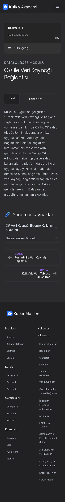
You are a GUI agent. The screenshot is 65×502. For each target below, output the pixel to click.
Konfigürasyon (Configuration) (47, 463)
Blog (9, 444)
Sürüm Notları (46, 479)
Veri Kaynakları (47, 381)
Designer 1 (12, 375)
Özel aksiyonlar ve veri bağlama (48, 391)
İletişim (10, 458)
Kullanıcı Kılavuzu (16, 344)
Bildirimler (44, 416)
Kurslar (10, 337)
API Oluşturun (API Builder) (46, 451)
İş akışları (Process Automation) (45, 404)
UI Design (44, 357)
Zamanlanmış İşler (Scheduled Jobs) (48, 437)
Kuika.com (12, 451)
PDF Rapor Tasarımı (45, 425)
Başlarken (44, 350)
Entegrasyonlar (47, 472)
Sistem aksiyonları (45, 373)
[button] (57, 7)
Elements (44, 364)
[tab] (12, 99)
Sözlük (10, 357)
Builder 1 (11, 382)
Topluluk (11, 438)
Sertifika (11, 350)
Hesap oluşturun (48, 344)
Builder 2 (11, 389)
